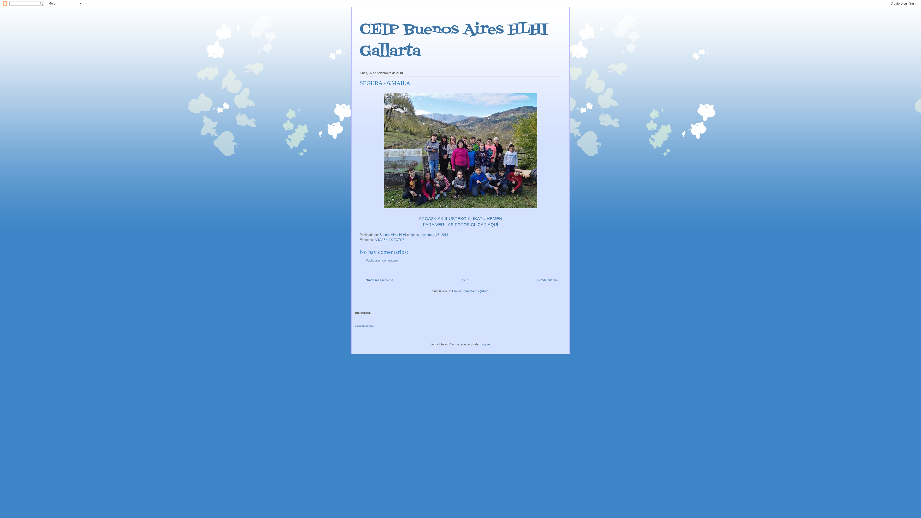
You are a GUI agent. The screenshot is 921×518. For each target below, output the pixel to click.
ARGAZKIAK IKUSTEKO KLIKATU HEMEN (460, 218)
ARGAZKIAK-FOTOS (390, 240)
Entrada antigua (547, 280)
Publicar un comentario (382, 260)
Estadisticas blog (364, 326)
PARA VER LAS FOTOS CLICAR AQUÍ (460, 224)
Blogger (484, 344)
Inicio (464, 280)
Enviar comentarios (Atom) (470, 291)
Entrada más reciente (378, 280)
